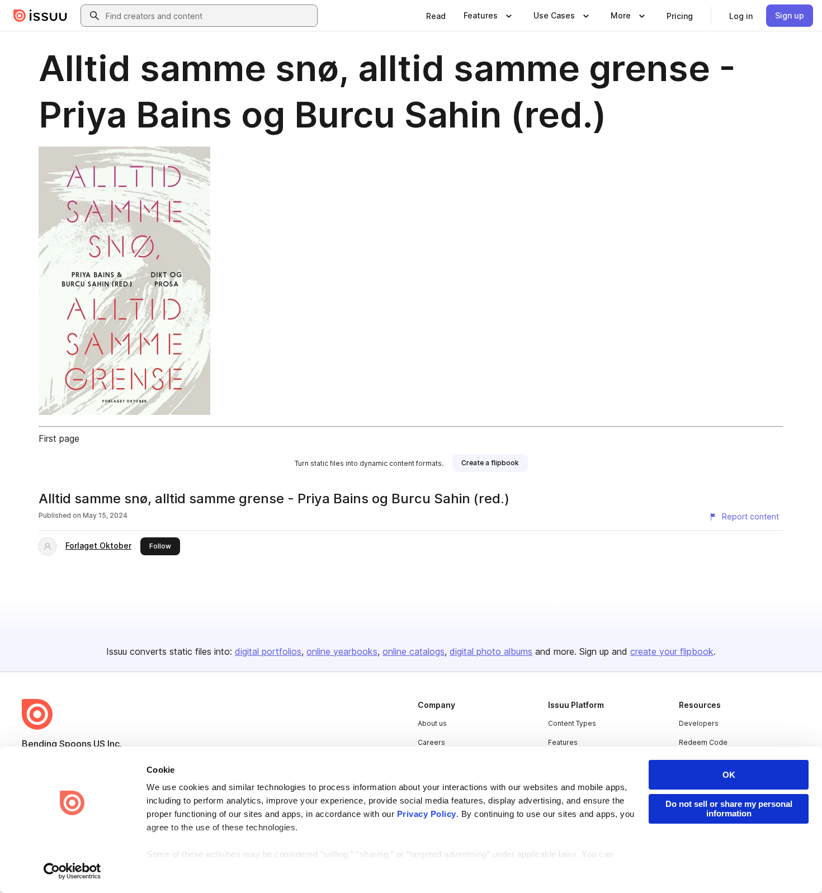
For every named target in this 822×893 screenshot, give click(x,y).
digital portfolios (268, 651)
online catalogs (413, 651)
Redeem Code (703, 742)
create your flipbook (672, 651)
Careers (431, 742)
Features (563, 742)
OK (728, 774)
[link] (436, 15)
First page (59, 438)
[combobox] (209, 15)
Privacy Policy (426, 814)
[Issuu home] (40, 16)
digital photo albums (491, 651)
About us (432, 723)
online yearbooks (341, 651)
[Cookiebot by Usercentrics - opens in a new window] (72, 871)
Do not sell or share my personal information (728, 808)
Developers (699, 723)
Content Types (572, 723)
